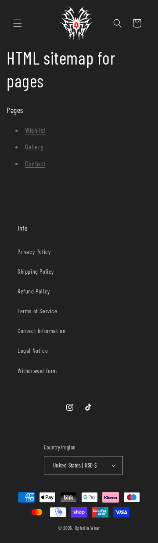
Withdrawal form (37, 370)
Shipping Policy (36, 271)
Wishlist (35, 130)
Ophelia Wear (87, 528)
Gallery (34, 146)
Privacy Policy (34, 251)
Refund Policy (34, 291)
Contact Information (41, 330)
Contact (35, 163)
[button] (17, 23)
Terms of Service (37, 311)
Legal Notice (33, 350)
